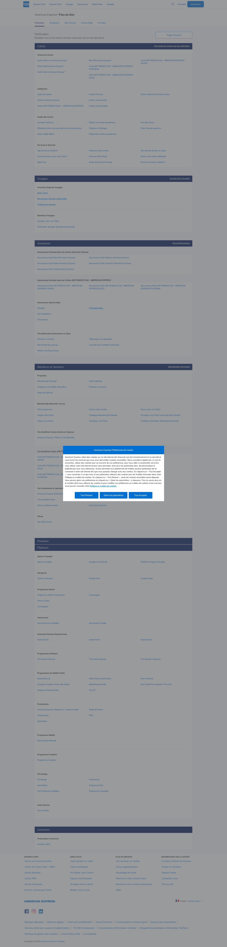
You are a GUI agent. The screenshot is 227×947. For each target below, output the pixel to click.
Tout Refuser (86, 495)
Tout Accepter (140, 495)
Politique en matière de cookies (103, 485)
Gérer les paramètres (113, 495)
